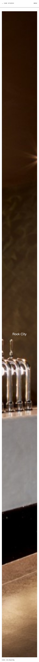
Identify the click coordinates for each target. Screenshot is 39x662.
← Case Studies (8, 3)
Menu (35, 3)
